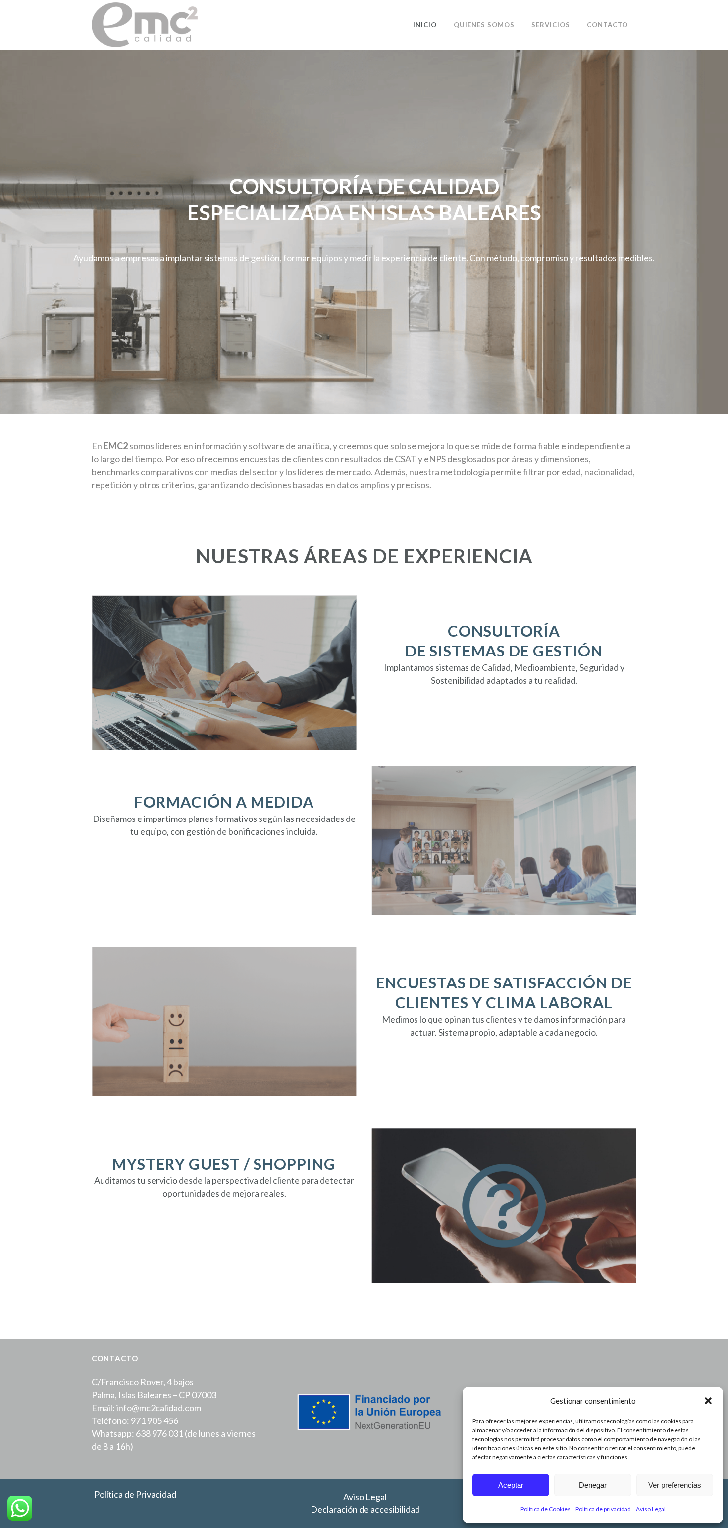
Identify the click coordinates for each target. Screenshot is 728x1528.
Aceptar (510, 1485)
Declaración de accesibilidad (365, 1509)
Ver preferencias (674, 1485)
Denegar (593, 1485)
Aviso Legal (651, 1509)
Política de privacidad (603, 1509)
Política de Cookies (545, 1509)
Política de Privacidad (135, 1494)
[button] (708, 1401)
